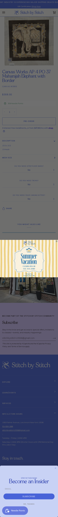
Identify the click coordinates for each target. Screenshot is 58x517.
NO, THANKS (29, 504)
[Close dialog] (57, 241)
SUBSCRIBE (29, 496)
